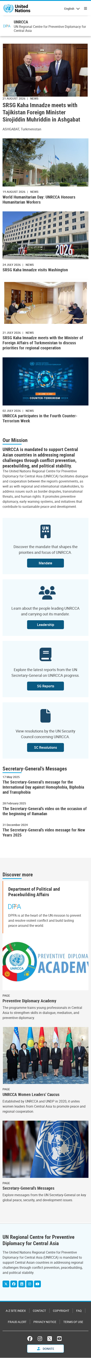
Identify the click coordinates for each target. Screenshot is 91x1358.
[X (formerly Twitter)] (49, 1338)
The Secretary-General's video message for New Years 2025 (44, 832)
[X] (6, 1284)
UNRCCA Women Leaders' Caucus (31, 1094)
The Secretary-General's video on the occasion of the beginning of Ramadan (45, 811)
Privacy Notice (44, 1322)
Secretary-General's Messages (28, 1188)
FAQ (79, 1311)
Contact (39, 1311)
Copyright (61, 1311)
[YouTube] (37, 1284)
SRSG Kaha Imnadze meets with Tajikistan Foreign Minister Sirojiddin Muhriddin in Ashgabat (41, 112)
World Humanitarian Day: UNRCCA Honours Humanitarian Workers (39, 200)
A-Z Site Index (16, 1311)
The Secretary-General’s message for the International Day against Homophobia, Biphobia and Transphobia (43, 787)
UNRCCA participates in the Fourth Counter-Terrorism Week (40, 418)
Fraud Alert (17, 1322)
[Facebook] (13, 1284)
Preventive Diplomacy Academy (29, 1000)
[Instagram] (29, 1284)
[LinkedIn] (21, 1284)
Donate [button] (48, 1349)
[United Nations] (16, 8)
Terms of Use (73, 1322)
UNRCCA (21, 22)
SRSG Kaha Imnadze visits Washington (35, 269)
